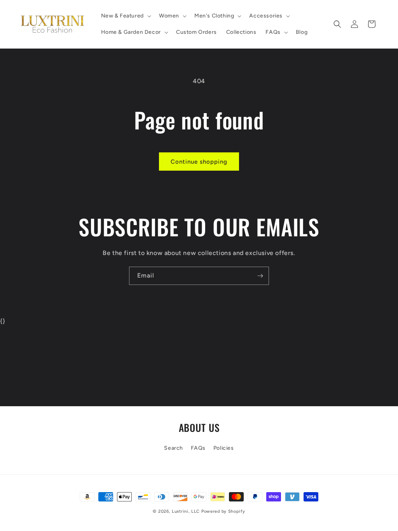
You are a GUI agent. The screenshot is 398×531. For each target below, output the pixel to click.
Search (173, 448)
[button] (125, 16)
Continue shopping (199, 161)
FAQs (198, 448)
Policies (223, 448)
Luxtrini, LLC (186, 511)
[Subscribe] (260, 276)
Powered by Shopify (223, 511)
